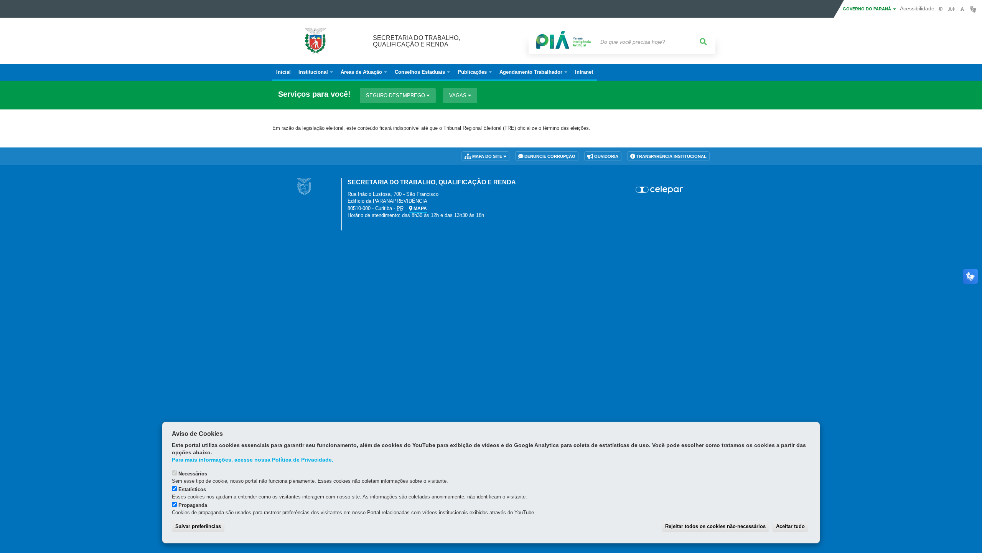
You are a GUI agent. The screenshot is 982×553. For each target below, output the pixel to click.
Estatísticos (192, 489)
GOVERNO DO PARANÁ (867, 9)
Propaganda (192, 505)
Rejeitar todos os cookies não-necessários (715, 526)
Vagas (458, 95)
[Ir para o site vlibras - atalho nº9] (973, 9)
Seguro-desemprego (396, 95)
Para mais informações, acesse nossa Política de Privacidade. (252, 460)
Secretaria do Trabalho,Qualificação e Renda (416, 41)
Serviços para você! (314, 94)
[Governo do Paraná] (304, 186)
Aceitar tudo (790, 526)
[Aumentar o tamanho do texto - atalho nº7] (951, 9)
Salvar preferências (198, 526)
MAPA (419, 208)
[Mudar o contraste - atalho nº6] (940, 9)
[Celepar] (659, 190)
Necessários (192, 474)
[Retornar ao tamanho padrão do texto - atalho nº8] (962, 9)
